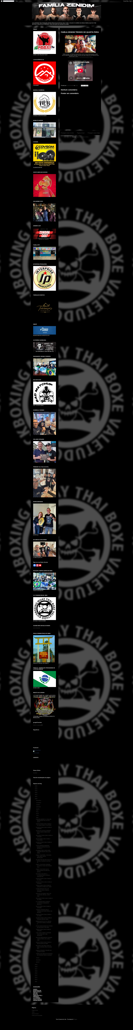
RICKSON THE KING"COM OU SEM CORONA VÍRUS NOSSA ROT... (44, 947)
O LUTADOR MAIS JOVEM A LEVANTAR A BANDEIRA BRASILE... (43, 903)
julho (37, 811)
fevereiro (38, 959)
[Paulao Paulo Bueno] (33, 751)
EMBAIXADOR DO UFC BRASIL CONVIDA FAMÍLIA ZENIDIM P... (43, 923)
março (38, 957)
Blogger (75, 1019)
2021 (36, 796)
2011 (36, 981)
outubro (38, 804)
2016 (36, 971)
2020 (36, 798)
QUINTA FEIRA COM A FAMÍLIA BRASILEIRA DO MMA (43, 943)
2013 (36, 977)
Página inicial (80, 133)
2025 (36, 788)
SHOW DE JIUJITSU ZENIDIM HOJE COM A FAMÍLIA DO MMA (43, 832)
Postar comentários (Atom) (82, 136)
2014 (36, 975)
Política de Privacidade (37, 1015)
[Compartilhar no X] (84, 85)
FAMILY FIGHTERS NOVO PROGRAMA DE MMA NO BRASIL (43, 870)
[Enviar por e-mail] (81, 85)
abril (37, 817)
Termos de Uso (35, 1013)
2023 (36, 792)
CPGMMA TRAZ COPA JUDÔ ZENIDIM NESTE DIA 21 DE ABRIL (43, 852)
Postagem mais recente (67, 133)
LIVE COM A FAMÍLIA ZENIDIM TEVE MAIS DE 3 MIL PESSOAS (43, 934)
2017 (36, 968)
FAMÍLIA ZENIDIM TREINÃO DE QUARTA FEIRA (44, 951)
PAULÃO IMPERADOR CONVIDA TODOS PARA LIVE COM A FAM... (44, 939)
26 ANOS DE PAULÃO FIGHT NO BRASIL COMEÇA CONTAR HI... (44, 861)
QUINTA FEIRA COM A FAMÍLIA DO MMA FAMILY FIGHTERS (43, 824)
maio (37, 815)
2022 (36, 794)
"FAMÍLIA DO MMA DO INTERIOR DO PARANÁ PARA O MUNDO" (44, 954)
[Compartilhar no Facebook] (86, 85)
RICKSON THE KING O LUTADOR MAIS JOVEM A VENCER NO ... (43, 875)
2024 (36, 790)
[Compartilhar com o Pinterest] (87, 85)
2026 (36, 786)
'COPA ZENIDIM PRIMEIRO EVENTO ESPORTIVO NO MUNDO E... (43, 847)
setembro (38, 806)
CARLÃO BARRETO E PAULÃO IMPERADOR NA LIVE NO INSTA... (43, 820)
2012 (36, 979)
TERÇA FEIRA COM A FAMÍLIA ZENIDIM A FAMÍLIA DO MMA (43, 886)
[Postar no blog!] (83, 85)
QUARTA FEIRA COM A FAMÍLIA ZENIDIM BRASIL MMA (44, 918)
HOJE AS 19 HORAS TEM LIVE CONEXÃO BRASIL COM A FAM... (43, 895)
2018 (36, 966)
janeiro (38, 962)
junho (37, 813)
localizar (35, 772)
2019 (36, 964)
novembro (38, 802)
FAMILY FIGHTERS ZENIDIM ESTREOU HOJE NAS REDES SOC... (44, 866)
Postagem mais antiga (94, 133)
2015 (36, 973)
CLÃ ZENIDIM (36, 628)
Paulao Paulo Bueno (37, 750)
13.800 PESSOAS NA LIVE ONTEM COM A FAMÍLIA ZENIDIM (42, 890)
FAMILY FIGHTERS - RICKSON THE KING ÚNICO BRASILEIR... (43, 856)
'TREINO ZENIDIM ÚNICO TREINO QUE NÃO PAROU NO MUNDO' (44, 911)
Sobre (33, 1012)
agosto (38, 809)
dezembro (38, 800)
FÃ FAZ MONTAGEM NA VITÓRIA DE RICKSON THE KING (44, 926)
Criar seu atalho (36, 752)
